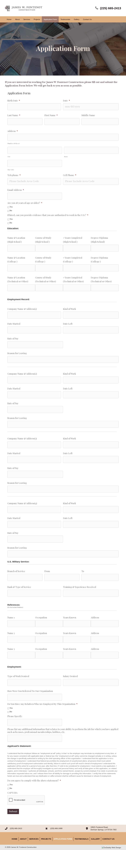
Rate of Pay (12, 338)
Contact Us (108, 839)
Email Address (15, 190)
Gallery (95, 839)
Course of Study (43, 237)
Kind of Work (69, 309)
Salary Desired (70, 676)
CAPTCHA (12, 792)
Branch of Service (16, 571)
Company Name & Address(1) (22, 309)
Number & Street (14, 143)
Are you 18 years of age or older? (24, 203)
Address (12, 131)
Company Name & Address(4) (22, 503)
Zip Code (11, 170)
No (11, 210)
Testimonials (81, 839)
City (9, 156)
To (82, 571)
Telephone (14, 175)
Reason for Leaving (17, 353)
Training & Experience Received (79, 587)
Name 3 (11, 649)
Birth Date (13, 100)
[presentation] (26, 800)
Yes (11, 207)
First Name (51, 115)
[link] (9, 19)
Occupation (41, 617)
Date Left (67, 323)
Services (34, 839)
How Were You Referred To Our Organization (30, 691)
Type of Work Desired (18, 676)
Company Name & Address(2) (22, 373)
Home (14, 839)
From (47, 571)
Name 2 (11, 633)
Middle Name (88, 115)
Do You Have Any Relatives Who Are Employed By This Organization (42, 704)
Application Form (63, 839)
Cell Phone (69, 175)
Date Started (13, 323)
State (66, 156)
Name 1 (11, 617)
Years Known (69, 617)
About (23, 839)
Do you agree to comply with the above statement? (34, 780)
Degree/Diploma (99, 237)
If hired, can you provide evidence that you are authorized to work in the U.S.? (47, 215)
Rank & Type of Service (19, 587)
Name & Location (16, 237)
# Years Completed (72, 237)
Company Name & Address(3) (22, 438)
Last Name (13, 115)
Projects (46, 839)
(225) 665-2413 (110, 8)
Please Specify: (14, 716)
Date (66, 100)
